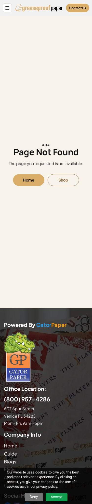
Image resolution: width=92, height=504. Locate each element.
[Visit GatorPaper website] (46, 357)
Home (28, 180)
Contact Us (77, 8)
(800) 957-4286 (27, 399)
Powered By (35, 325)
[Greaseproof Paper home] (39, 8)
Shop (63, 180)
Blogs (10, 461)
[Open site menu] (7, 8)
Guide (10, 454)
